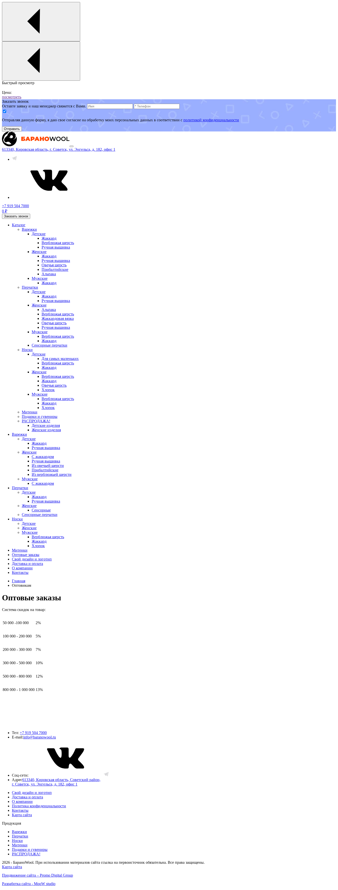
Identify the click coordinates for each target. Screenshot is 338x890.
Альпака (49, 274)
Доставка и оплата (27, 563)
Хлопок (48, 390)
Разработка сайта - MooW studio (28, 884)
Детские (39, 234)
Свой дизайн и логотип (32, 559)
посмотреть (11, 97)
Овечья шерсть (54, 265)
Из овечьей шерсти (48, 465)
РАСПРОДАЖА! (36, 421)
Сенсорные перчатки (49, 345)
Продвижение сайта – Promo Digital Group (37, 875)
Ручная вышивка (56, 247)
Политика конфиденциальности (39, 806)
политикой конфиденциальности (211, 120)
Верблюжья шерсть (58, 243)
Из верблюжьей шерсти (52, 474)
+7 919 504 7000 (33, 733)
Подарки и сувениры (39, 416)
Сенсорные (41, 510)
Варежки (29, 229)
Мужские (40, 278)
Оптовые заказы (25, 555)
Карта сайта (22, 815)
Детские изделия (46, 425)
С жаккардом (43, 457)
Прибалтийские (55, 269)
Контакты (20, 572)
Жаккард (49, 238)
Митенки (29, 412)
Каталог (18, 225)
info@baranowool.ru (39, 737)
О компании (22, 568)
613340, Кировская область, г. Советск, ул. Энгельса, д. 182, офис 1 (58, 149)
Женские (39, 252)
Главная (18, 581)
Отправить (12, 129)
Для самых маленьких (60, 358)
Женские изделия (46, 430)
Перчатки (30, 287)
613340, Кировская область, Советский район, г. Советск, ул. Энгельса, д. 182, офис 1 (56, 782)
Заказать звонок (16, 216)
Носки (27, 350)
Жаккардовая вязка (58, 318)
